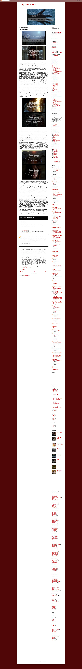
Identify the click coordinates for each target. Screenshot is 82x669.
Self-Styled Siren (55, 251)
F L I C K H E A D (55, 367)
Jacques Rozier (54, 529)
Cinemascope (55, 181)
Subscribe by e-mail (57, 162)
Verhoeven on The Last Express (57, 360)
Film (52, 42)
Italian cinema (54, 586)
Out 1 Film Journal (56, 314)
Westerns (53, 599)
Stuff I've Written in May (56, 349)
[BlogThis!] (28, 217)
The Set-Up (54, 98)
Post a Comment (23, 269)
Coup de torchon (55, 83)
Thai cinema (54, 594)
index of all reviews (58, 32)
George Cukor (54, 523)
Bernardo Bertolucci (55, 499)
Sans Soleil (54, 60)
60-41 (52, 55)
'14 (53, 327)
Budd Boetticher (54, 500)
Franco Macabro (24, 235)
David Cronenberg (55, 511)
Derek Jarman (54, 512)
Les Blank (53, 539)
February (54, 419)
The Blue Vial (55, 326)
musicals (53, 606)
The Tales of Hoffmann (56, 399)
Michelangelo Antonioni (56, 544)
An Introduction (54, 59)
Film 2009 (56, 50)
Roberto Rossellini (55, 560)
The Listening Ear (55, 207)
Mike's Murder (55, 221)
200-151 (53, 52)
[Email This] (27, 217)
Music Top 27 (55, 47)
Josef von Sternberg (55, 535)
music (53, 638)
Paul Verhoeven (54, 551)
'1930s (53, 616)
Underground (55, 74)
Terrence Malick (55, 150)
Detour (54, 107)
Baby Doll (54, 76)
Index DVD (54, 631)
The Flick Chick (55, 273)
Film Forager (55, 338)
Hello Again (54, 228)
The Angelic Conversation (57, 91)
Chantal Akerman (55, 504)
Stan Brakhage (54, 562)
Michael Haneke (55, 157)
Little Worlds (55, 280)
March (54, 418)
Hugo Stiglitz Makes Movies (57, 276)
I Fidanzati (54, 69)
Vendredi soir (55, 86)
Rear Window (55, 100)
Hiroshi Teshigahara (55, 524)
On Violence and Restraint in (59, 455)
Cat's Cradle (54, 106)
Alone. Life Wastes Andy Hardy (57, 71)
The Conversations (55, 635)
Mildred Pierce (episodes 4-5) (59, 471)
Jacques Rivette (54, 528)
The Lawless (59, 448)
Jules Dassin (54, 537)
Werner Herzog (54, 567)
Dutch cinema (54, 580)
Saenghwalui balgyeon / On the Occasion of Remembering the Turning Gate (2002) (57, 217)
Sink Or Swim (54, 65)
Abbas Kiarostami (55, 491)
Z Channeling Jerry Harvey (56, 363)
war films (53, 609)
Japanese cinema (55, 587)
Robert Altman (54, 559)
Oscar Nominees (55, 274)
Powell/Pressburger (55, 555)
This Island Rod (55, 189)
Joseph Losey (54, 536)
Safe (53, 97)
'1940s (53, 617)
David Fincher (55, 124)
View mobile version (34, 273)
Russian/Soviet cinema (55, 589)
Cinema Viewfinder (56, 261)
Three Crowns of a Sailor (56, 68)
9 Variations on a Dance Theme (57, 96)
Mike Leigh (54, 545)
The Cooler (54, 329)
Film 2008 (53, 50)
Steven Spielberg (55, 563)
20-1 (57, 55)
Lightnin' (54, 395)
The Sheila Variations (56, 200)
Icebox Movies (55, 359)
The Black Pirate (55, 391)
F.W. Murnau (54, 519)
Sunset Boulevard (55, 82)
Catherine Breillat (55, 503)
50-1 (61, 52)
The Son (54, 402)
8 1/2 (53, 90)
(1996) (55, 137)
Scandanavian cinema (55, 590)
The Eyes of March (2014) (56, 330)
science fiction (54, 607)
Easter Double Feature (56, 140)
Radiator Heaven (55, 220)
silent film (53, 608)
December (55, 389)
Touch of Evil (55, 109)
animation (53, 600)
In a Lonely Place (55, 67)
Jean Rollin (54, 531)
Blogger (45, 661)
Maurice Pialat (54, 543)
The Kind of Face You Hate (57, 227)
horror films (54, 605)
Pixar (53, 133)
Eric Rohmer (54, 515)
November (55, 390)
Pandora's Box (55, 394)
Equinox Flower (55, 70)
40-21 (55, 55)
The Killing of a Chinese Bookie (57, 101)
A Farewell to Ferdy (55, 284)
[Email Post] (33, 217)
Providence (58, 459)
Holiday (54, 88)
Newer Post (21, 271)
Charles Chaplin (54, 505)
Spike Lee (54, 561)
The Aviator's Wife (55, 63)
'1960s (53, 619)
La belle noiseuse (55, 99)
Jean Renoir (54, 530)
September (55, 410)
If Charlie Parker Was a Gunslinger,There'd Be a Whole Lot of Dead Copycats (57, 296)
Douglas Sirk (54, 513)
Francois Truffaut (55, 520)
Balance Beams (55, 80)
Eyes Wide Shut (55, 72)
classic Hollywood (55, 595)
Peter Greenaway (55, 553)
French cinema (54, 582)
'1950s (53, 618)
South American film (55, 591)
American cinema (55, 574)
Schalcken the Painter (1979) (57, 241)
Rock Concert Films (56, 144)
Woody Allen (54, 569)
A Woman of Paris (56, 403)
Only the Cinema (27, 4)
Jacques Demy (54, 527)
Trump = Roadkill (55, 248)
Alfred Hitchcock (54, 496)
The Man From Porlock (56, 323)
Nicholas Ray (54, 546)
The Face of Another (56, 104)
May (54, 415)
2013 (53, 386)
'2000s (53, 624)
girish (54, 269)
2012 (53, 388)
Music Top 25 (55, 42)
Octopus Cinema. (55, 341)
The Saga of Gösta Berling (57, 407)
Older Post (46, 271)
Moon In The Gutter (56, 211)
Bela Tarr (53, 498)
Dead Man (54, 102)
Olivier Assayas (54, 547)
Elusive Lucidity (55, 255)
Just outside (55, 258)
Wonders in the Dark (56, 176)
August (54, 411)
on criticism (54, 639)
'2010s (53, 625)
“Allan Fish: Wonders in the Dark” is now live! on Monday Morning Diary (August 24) (57, 178)
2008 (53, 426)
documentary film (55, 602)
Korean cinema (54, 588)
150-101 (56, 52)
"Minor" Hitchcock (55, 141)
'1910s (53, 613)
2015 (53, 385)
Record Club (54, 632)
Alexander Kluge (55, 495)
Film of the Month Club (55, 629)
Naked (53, 66)
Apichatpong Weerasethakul (56, 497)
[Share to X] (29, 217)
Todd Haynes (55, 143)
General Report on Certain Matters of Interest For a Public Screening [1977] (57, 183)
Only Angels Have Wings (56, 73)
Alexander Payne (55, 154)
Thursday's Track (55, 636)
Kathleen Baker (24, 230)
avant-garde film (54, 601)
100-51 (59, 52)
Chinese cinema (54, 579)
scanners (54, 366)
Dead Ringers (55, 81)
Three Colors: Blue (55, 84)
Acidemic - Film (55, 230)
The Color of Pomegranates (57, 398)
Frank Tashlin (54, 521)
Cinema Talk (55, 215)
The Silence (54, 75)
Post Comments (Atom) (26, 275)
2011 (53, 422)
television (53, 640)
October (54, 409)
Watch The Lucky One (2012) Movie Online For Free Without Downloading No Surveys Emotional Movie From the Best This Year (57, 344)
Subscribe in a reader (57, 161)
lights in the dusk (55, 240)
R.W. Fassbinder (54, 556)
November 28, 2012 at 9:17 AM (26, 232)
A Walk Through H (55, 89)
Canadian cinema (55, 578)
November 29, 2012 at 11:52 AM (26, 267)
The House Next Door (56, 369)
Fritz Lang (53, 522)
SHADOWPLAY (55, 186)
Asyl (53, 87)
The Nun (54, 277)
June (54, 414)
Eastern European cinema (56, 581)
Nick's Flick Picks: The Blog (57, 301)
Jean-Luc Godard (55, 532)
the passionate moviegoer (57, 265)
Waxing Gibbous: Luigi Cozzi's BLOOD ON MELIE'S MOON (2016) (57, 232)
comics (53, 637)
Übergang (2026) (55, 173)
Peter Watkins (54, 554)
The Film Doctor (55, 204)
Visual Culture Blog (56, 291)
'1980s (53, 621)
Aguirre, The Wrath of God (57, 105)
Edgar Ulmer (54, 514)
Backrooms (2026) (55, 190)
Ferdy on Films (55, 283)
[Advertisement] (57, 482)
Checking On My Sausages (57, 352)
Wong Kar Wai (55, 149)
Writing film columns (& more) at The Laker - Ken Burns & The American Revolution (57, 169)
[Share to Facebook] (30, 217)
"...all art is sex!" (55, 256)
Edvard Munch (54, 64)
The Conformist (55, 103)
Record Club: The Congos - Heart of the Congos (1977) (60, 444)
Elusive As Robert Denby (57, 355)
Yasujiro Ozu (54, 570)
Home (34, 271)
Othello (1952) (55, 406)
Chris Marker (54, 506)
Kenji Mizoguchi (54, 538)
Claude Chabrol (54, 508)
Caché (54, 92)
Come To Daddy (55, 85)
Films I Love (54, 630)
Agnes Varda (54, 492)
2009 (53, 425)
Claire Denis (54, 507)
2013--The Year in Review (56, 307)
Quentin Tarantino (56, 131)
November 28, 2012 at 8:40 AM (26, 227)
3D (53, 155)
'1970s (53, 620)
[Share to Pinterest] (31, 217)
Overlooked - (56, 126)
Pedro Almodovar (55, 552)
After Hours (54, 108)
